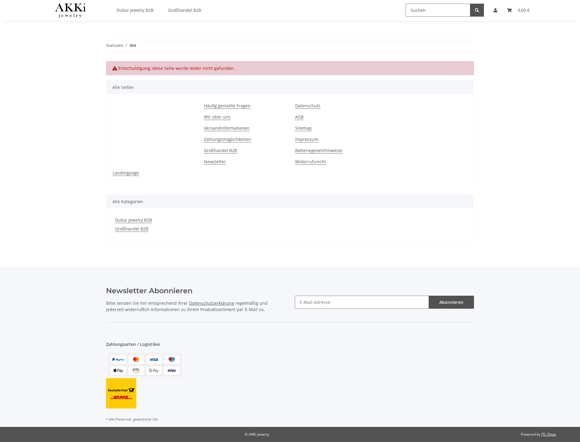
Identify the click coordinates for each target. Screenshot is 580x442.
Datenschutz (308, 106)
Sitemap (303, 128)
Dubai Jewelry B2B (133, 220)
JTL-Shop (548, 434)
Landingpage (126, 173)
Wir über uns (217, 117)
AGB (299, 117)
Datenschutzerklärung (211, 303)
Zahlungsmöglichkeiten (227, 139)
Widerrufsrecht (310, 161)
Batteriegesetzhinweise (318, 150)
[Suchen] (477, 10)
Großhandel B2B (220, 150)
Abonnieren (451, 302)
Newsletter (215, 161)
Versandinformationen (227, 128)
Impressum (306, 139)
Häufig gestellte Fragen (227, 106)
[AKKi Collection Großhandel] (70, 10)
